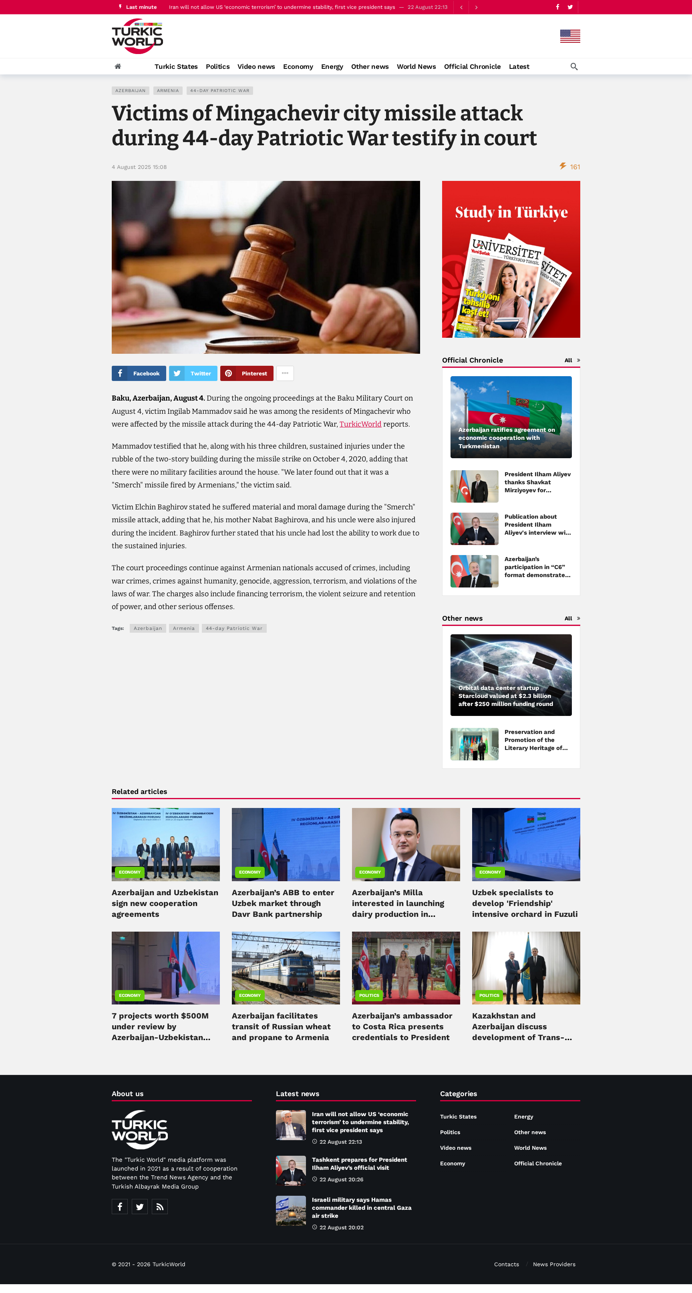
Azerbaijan (130, 90)
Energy (523, 1116)
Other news (530, 1132)
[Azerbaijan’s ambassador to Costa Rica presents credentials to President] (406, 968)
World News (530, 1148)
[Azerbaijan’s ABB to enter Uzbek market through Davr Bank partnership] (286, 844)
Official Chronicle (538, 1163)
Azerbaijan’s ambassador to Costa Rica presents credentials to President (402, 1026)
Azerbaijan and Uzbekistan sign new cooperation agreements (165, 903)
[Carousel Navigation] (468, 7)
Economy (130, 872)
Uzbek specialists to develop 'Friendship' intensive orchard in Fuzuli (525, 903)
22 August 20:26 (342, 1179)
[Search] (574, 66)
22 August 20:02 (342, 1227)
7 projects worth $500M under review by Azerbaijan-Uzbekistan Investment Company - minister (160, 1037)
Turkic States (458, 1116)
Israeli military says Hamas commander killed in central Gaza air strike (362, 1207)
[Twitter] (570, 7)
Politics (369, 995)
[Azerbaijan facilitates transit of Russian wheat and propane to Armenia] (286, 968)
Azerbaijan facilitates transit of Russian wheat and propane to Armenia (281, 1026)
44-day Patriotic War (219, 90)
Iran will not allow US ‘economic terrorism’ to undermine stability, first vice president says (282, 7)
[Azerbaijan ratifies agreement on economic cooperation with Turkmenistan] (511, 417)
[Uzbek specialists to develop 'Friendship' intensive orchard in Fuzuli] (526, 844)
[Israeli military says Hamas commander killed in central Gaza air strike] (291, 1211)
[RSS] (160, 1206)
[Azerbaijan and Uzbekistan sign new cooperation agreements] (166, 844)
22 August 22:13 (341, 1142)
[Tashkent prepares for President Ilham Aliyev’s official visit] (291, 1171)
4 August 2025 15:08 (139, 167)
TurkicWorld (361, 424)
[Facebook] (558, 7)
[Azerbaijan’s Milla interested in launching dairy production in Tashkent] (406, 844)
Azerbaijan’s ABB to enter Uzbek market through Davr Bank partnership (283, 903)
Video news (455, 1148)
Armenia (168, 90)
